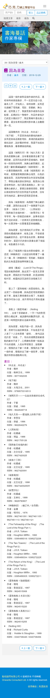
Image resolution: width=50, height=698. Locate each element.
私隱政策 (43, 686)
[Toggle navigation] (44, 6)
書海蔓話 (15, 32)
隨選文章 (8, 18)
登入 (31, 12)
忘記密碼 (41, 12)
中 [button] (10, 85)
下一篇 (39, 86)
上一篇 (26, 86)
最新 (18, 18)
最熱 (26, 18)
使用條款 (32, 686)
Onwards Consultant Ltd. (14, 679)
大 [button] (15, 85)
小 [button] (6, 85)
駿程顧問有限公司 (11, 676)
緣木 (16, 75)
